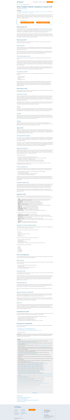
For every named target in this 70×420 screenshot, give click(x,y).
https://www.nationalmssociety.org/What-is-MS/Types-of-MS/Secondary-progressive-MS (31, 369)
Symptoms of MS (42, 11)
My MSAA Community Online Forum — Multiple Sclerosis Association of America (30, 330)
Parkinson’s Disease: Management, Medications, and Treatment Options (27, 400)
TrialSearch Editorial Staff (23, 8)
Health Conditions (21, 4)
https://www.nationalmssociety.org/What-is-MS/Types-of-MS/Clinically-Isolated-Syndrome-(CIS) (32, 363)
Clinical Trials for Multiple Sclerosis (27, 22)
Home (17, 4)
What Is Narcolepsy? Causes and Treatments (24, 397)
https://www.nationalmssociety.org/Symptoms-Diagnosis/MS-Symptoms (29, 371)
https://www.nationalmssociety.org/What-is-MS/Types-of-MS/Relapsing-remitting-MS (31, 365)
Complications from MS (20, 12)
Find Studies (32, 409)
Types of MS (37, 11)
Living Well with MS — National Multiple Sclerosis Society (26, 328)
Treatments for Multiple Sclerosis (43, 22)
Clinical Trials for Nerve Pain (21, 401)
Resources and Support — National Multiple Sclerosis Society (27, 329)
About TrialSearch (23, 409)
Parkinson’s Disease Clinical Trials (22, 398)
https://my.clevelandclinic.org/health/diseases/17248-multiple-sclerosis (29, 385)
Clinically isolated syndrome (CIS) (22, 137)
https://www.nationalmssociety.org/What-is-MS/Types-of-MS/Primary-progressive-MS (31, 367)
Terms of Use (15, 409)
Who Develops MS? (20, 11)
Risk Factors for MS (32, 11)
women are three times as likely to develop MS (46, 29)
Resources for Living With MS (29, 12)
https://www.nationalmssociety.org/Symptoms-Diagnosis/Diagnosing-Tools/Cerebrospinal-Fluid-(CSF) (33, 383)
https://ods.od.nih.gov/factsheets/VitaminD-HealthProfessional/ (27, 353)
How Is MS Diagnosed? (49, 11)
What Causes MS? (26, 11)
